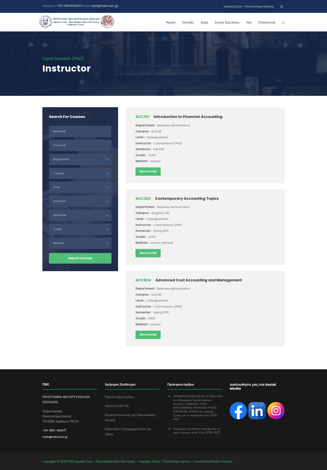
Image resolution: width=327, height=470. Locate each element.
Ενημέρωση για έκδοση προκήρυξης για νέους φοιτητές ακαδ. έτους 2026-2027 (196, 430)
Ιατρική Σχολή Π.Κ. (117, 406)
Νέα (249, 22)
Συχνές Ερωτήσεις (227, 22)
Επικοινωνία (266, 22)
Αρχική (170, 22)
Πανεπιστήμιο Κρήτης (119, 397)
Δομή (204, 22)
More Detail (148, 171)
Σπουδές (188, 22)
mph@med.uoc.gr (55, 437)
